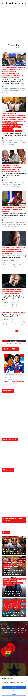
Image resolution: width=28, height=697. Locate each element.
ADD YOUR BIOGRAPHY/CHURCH (14, 339)
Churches (11, 119)
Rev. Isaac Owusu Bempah (7, 129)
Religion (16, 73)
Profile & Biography (21, 564)
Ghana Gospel (6, 602)
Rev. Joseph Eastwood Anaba (8, 131)
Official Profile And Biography (16, 251)
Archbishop (4, 67)
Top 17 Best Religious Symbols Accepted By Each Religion (12, 316)
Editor (5, 86)
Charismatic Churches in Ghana (19, 117)
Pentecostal (4, 127)
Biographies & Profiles (19, 247)
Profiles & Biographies (6, 253)
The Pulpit (16, 293)
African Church (5, 113)
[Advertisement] (14, 23)
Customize (14, 690)
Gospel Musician (21, 560)
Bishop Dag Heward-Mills (7, 69)
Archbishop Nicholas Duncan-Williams (16, 67)
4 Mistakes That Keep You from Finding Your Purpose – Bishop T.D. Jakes (13, 298)
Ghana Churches (5, 123)
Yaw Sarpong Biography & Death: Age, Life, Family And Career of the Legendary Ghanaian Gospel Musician (14, 614)
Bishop (10, 165)
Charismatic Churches (6, 117)
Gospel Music (13, 602)
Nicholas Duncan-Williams (7, 73)
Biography (4, 249)
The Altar (10, 293)
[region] (14, 686)
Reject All (14, 694)
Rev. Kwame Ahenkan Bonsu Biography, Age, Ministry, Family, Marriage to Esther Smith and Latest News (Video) (13, 573)
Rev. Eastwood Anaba (6, 77)
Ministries (12, 167)
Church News (5, 71)
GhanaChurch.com (14, 3)
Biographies (11, 247)
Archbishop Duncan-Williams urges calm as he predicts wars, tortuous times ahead (14, 215)
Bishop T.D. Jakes (12, 289)
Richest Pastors (16, 77)
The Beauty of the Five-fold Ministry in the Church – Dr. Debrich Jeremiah (14, 175)
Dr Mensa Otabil (13, 121)
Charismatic (16, 69)
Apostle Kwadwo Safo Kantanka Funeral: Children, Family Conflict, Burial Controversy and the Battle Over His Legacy (14, 552)
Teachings (17, 171)
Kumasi (5, 562)
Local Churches (14, 537)
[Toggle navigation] (3, 4)
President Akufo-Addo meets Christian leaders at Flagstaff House (14, 134)
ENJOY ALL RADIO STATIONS (14, 343)
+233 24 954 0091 (7, 639)
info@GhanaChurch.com (9, 640)
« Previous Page (14, 334)
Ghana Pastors (12, 71)
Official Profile (5, 251)
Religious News (5, 75)
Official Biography (16, 249)
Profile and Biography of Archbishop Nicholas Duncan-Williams (14, 257)
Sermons (12, 171)
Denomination (5, 121)
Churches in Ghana (19, 119)
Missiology (18, 167)
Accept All (14, 687)
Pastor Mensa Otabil (19, 125)
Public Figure (17, 607)
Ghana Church (21, 121)
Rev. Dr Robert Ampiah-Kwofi (16, 75)
